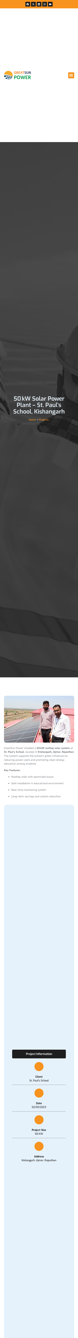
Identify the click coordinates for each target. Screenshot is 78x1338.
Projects (44, 420)
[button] (71, 75)
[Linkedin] (39, 4)
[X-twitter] (33, 4)
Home (32, 420)
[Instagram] (44, 4)
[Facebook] (27, 4)
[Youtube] (50, 4)
